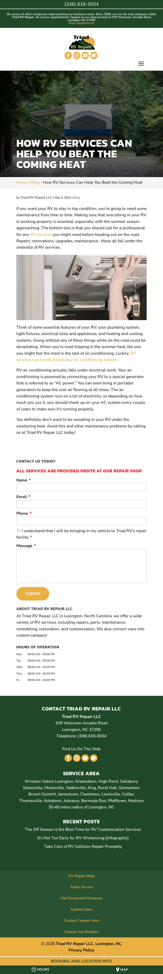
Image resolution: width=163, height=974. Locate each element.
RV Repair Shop (82, 876)
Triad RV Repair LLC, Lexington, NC (89, 944)
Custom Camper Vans (81, 920)
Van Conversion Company (82, 898)
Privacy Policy (81, 950)
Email (23, 497)
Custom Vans (81, 909)
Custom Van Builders (81, 931)
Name (23, 480)
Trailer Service (81, 887)
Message (26, 546)
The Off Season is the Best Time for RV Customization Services (83, 829)
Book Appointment (81, 23)
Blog (76, 198)
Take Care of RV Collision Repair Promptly (83, 846)
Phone (24, 513)
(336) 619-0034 (81, 4)
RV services (41, 234)
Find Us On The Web (81, 749)
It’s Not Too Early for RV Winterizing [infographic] (83, 838)
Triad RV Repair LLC (36, 197)
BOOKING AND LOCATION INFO (81, 961)
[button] (141, 64)
